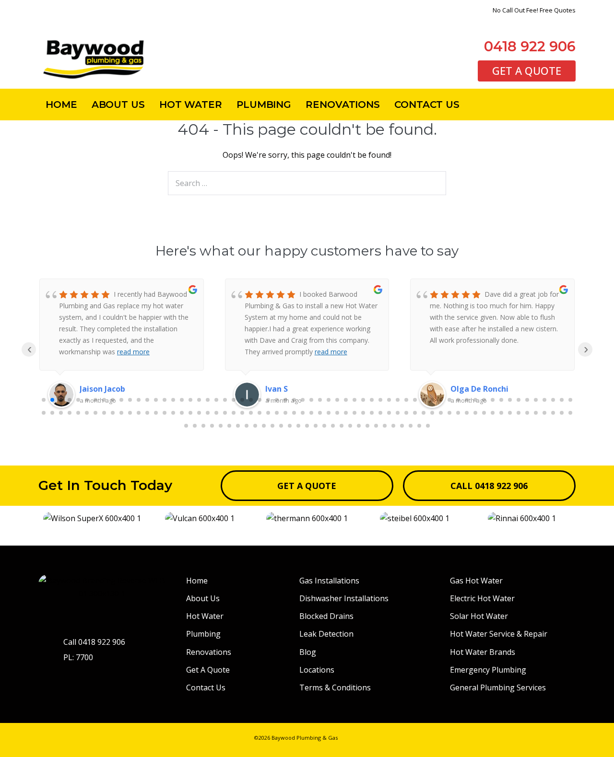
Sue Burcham (475, 389)
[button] (47, 518)
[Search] (433, 183)
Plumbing (263, 104)
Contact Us (427, 104)
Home (61, 104)
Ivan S (91, 389)
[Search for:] (307, 183)
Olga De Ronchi (294, 389)
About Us (118, 104)
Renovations (343, 104)
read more (145, 351)
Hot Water (190, 104)
